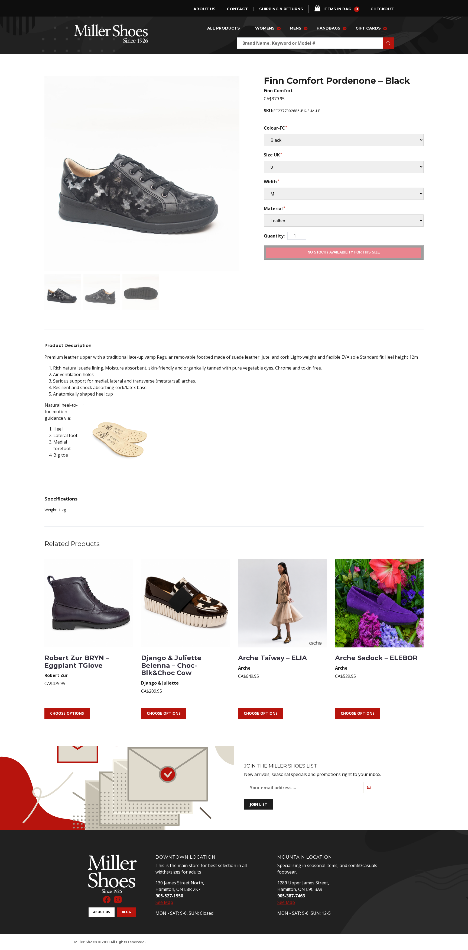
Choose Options (67, 713)
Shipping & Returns (281, 9)
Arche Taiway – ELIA (272, 658)
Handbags (328, 28)
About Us (204, 9)
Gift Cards (368, 28)
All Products (223, 28)
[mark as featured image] (62, 292)
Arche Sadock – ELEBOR (376, 658)
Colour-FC (274, 128)
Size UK (272, 155)
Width (270, 182)
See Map (164, 902)
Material (273, 208)
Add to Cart (344, 252)
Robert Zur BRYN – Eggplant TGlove (76, 661)
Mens (295, 28)
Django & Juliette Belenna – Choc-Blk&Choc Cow (171, 665)
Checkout (382, 9)
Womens (265, 28)
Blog (126, 912)
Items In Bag (340, 9)
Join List (258, 804)
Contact (237, 9)
